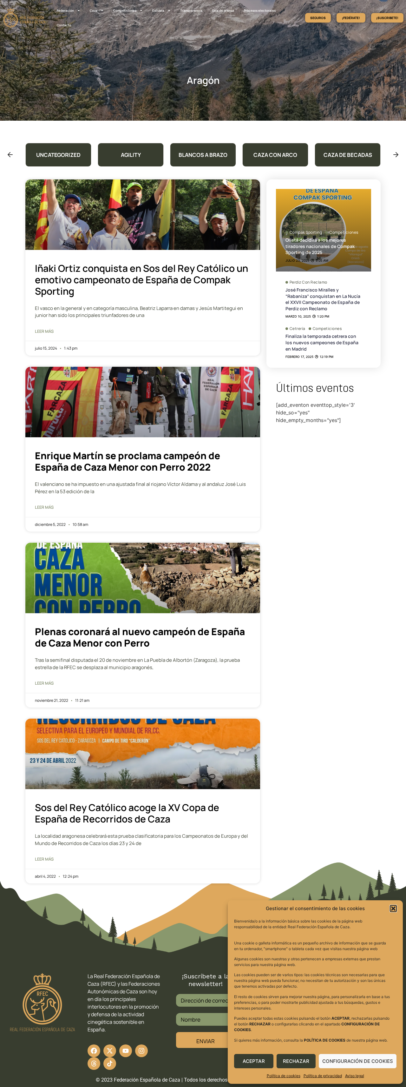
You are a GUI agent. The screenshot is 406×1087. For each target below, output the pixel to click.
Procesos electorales (260, 10)
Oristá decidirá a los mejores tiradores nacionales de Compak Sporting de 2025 (320, 246)
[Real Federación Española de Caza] (24, 18)
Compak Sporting (306, 232)
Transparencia (191, 10)
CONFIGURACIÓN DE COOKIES (357, 1061)
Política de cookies (283, 1075)
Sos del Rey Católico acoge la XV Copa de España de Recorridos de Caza (127, 813)
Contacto (64, 25)
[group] (58, 155)
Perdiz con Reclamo (308, 282)
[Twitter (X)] (109, 1050)
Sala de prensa (223, 10)
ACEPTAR (254, 1061)
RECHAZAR (296, 1061)
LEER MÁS (44, 331)
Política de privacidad (323, 1075)
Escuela (158, 10)
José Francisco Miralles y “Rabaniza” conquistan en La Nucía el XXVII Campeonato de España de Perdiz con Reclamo (322, 299)
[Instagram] (141, 1050)
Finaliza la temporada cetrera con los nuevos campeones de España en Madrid (321, 342)
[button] (393, 908)
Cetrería (297, 329)
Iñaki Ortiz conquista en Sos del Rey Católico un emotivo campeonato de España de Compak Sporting (141, 280)
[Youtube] (125, 1050)
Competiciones (124, 10)
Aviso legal (354, 1075)
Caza (93, 10)
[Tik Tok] (94, 1063)
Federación (65, 10)
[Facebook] (94, 1050)
